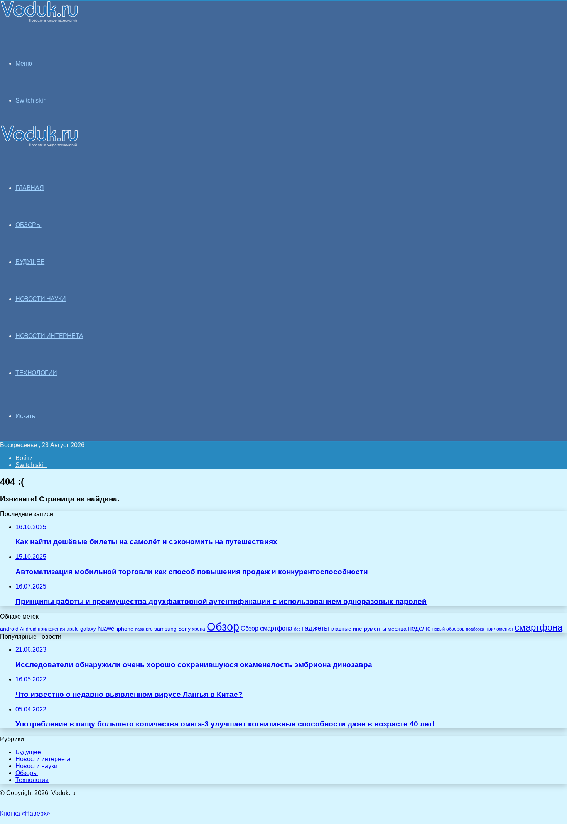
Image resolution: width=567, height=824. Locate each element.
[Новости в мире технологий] (39, 20)
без (297, 629)
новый (438, 629)
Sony (184, 629)
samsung (165, 629)
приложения (499, 628)
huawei (106, 629)
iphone (125, 629)
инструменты (369, 629)
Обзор (223, 626)
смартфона (538, 627)
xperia (198, 629)
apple (73, 628)
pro (149, 629)
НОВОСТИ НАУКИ (40, 299)
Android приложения (42, 628)
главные (341, 629)
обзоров (455, 628)
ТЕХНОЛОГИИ (36, 373)
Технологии (32, 780)
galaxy (88, 629)
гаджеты (315, 628)
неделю (419, 628)
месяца (397, 629)
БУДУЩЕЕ (29, 262)
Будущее (28, 752)
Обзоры (26, 773)
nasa (139, 629)
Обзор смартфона (266, 628)
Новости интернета (49, 336)
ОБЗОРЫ (28, 225)
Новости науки (36, 766)
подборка (475, 629)
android (9, 629)
